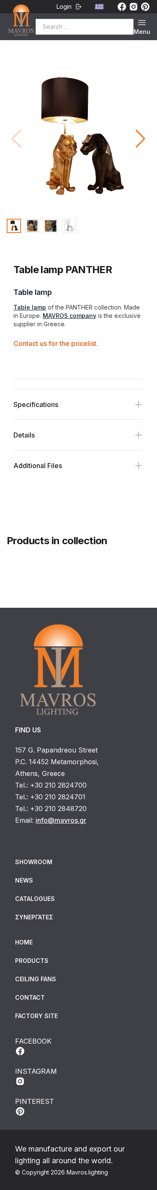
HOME (24, 942)
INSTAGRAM (36, 1071)
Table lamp (29, 307)
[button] (140, 139)
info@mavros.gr (61, 820)
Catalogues (35, 898)
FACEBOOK (33, 1041)
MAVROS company (69, 315)
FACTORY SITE (36, 1015)
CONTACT (30, 997)
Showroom (33, 861)
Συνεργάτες (34, 917)
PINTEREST (34, 1101)
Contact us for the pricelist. (55, 343)
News (24, 880)
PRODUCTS (32, 960)
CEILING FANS (35, 979)
